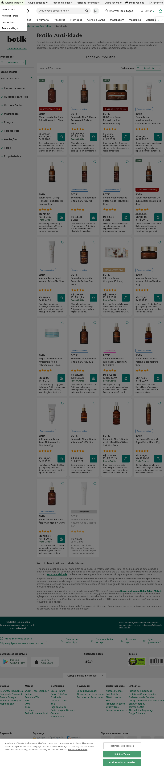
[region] (82, 754)
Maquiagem (117, 19)
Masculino (135, 19)
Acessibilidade (13, 2)
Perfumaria (42, 19)
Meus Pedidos (136, 2)
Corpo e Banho (96, 19)
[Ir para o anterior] (158, 20)
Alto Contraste (8, 9)
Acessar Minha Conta (147, 11)
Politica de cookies (77, 749)
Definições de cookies (122, 745)
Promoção (76, 19)
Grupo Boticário (36, 2)
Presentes (59, 19)
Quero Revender (113, 2)
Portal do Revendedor (88, 2)
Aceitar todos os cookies (122, 762)
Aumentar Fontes (10, 16)
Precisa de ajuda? (62, 2)
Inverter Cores (8, 22)
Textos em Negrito (10, 28)
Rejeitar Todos (122, 754)
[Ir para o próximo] (162, 20)
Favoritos (158, 2)
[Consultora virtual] (96, 11)
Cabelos (151, 19)
